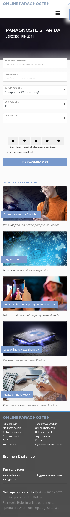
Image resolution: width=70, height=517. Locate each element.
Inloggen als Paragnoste (49, 475)
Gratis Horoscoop (14, 270)
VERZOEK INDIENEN (36, 161)
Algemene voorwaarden (49, 444)
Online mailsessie (13, 432)
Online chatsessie (45, 427)
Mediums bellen (12, 427)
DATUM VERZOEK (13, 88)
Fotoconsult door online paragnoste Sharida (31, 315)
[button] (57, 13)
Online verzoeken (45, 432)
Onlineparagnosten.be (18, 492)
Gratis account (11, 436)
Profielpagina (11, 225)
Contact (39, 440)
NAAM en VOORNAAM (15, 60)
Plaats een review (14, 405)
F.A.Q (5, 440)
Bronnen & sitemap (19, 456)
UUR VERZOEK (12, 101)
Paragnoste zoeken (46, 423)
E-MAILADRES (11, 74)
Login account (43, 436)
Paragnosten (10, 423)
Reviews (8, 360)
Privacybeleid (10, 444)
